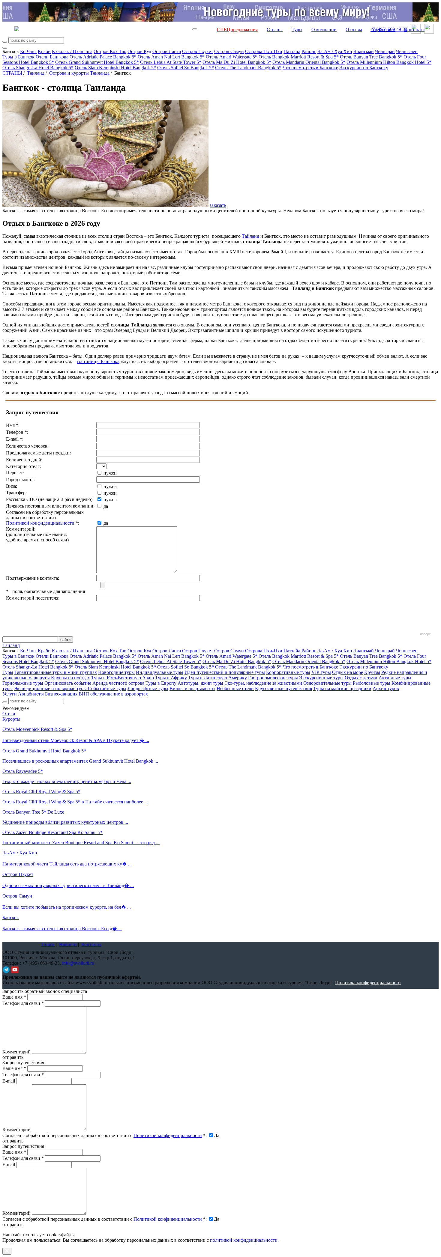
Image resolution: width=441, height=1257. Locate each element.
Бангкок (10, 917)
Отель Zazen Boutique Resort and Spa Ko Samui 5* (52, 832)
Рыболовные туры (371, 683)
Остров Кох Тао (110, 51)
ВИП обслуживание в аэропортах (113, 693)
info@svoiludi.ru (78, 963)
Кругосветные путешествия (283, 688)
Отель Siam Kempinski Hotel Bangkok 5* (115, 67)
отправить (12, 1224)
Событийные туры (107, 688)
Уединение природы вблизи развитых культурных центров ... (65, 822)
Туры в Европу (161, 683)
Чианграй (385, 51)
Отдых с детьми (361, 677)
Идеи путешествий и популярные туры (224, 672)
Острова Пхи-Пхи (263, 51)
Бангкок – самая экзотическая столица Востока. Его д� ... (62, 928)
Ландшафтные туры (148, 688)
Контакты (414, 29)
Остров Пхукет (197, 51)
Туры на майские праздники (342, 688)
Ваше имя (14, 996)
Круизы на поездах (70, 677)
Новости (68, 944)
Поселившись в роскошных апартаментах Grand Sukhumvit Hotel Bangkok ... (80, 761)
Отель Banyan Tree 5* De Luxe (33, 812)
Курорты (11, 719)
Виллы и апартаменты (192, 688)
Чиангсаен (407, 51)
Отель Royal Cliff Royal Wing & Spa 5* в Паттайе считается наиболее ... (75, 801)
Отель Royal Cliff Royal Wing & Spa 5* (41, 791)
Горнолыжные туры (22, 683)
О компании (324, 29)
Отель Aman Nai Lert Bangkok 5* (171, 56)
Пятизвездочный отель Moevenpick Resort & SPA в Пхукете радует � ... (75, 740)
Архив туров (386, 688)
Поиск (48, 944)
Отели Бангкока (52, 56)
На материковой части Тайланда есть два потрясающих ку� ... (67, 863)
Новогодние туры (116, 672)
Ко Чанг (28, 51)
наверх (425, 634)
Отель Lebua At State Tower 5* (170, 62)
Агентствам (383, 29)
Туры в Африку (171, 677)
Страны (275, 29)
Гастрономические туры (273, 677)
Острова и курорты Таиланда (79, 73)
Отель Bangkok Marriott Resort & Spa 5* (299, 56)
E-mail (8, 1080)
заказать (218, 205)
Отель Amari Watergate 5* (231, 56)
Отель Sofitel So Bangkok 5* (185, 67)
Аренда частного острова (118, 683)
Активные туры (395, 677)
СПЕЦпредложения (237, 29)
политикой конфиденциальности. (244, 1240)
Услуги (9, 693)
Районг (309, 51)
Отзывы (354, 29)
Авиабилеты (31, 693)
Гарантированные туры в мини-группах (55, 672)
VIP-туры (321, 672)
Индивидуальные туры (159, 672)
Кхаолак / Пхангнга (72, 51)
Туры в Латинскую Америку (217, 677)
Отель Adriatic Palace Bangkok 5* (103, 56)
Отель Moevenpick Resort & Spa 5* (37, 729)
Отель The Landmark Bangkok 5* (248, 67)
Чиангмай (363, 51)
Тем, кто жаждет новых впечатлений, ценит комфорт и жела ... (66, 781)
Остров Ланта (166, 51)
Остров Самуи (229, 51)
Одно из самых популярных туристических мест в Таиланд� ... (68, 885)
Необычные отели (235, 688)
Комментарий (16, 1051)
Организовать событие (67, 683)
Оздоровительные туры (327, 683)
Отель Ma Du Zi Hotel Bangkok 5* (236, 62)
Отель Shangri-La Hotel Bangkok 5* (38, 67)
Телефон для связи (23, 1003)
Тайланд (250, 236)
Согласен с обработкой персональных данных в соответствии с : (104, 1135)
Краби (44, 51)
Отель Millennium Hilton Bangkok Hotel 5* (388, 62)
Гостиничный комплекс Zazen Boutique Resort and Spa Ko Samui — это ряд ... (81, 842)
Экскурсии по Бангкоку (363, 67)
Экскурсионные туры (321, 677)
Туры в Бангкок (18, 56)
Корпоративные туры (288, 672)
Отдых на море (347, 672)
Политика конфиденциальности (368, 982)
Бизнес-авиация (61, 693)
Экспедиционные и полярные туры (51, 688)
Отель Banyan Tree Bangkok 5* (371, 56)
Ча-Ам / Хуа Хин (334, 51)
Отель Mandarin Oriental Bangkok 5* (308, 62)
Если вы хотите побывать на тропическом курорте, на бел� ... (66, 907)
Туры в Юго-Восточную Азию (122, 677)
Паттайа (292, 51)
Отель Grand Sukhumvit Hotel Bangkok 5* (97, 62)
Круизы (372, 672)
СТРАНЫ (12, 73)
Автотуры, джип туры (200, 683)
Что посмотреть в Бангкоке (310, 67)
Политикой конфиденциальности (40, 523)
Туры (297, 29)
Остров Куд (139, 51)
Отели (8, 713)
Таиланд (35, 73)
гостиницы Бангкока (98, 361)
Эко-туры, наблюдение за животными (263, 683)
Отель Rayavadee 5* (22, 771)
